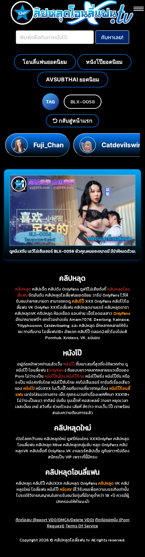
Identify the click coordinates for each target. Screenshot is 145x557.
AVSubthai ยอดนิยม (72, 79)
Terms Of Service (81, 526)
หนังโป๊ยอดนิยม (104, 61)
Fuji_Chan (48, 145)
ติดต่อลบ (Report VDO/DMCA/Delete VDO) (55, 520)
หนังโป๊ (69, 364)
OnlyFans (56, 370)
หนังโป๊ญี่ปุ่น (55, 376)
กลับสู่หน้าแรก (74, 120)
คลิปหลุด (23, 289)
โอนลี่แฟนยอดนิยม (45, 61)
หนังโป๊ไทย (75, 376)
